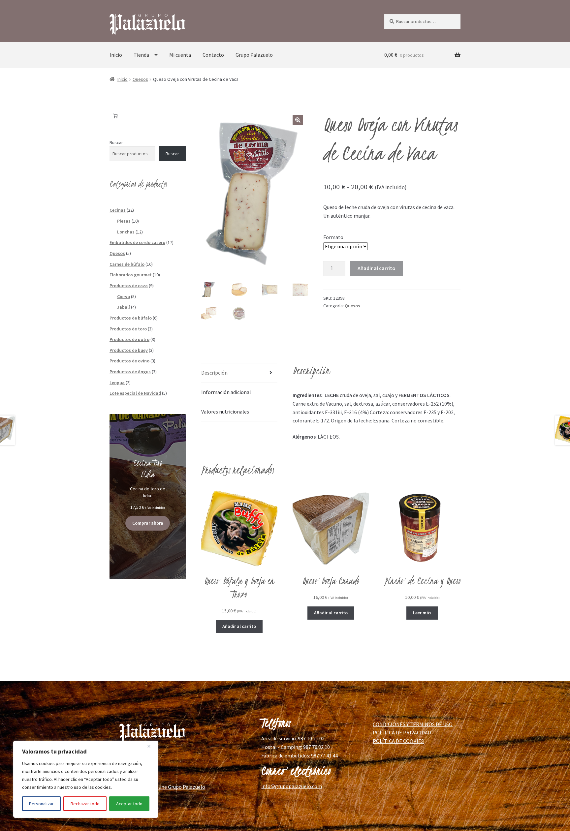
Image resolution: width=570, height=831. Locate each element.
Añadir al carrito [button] (239, 626)
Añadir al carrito (377, 268)
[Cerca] (151, 746)
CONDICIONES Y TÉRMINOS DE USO (413, 724)
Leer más (422, 613)
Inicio (116, 54)
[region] (85, 779)
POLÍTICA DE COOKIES (398, 741)
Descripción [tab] (214, 372)
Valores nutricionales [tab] (225, 411)
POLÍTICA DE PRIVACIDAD (402, 732)
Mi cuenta (180, 54)
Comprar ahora (147, 523)
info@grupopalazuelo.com (291, 786)
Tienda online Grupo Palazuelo (170, 787)
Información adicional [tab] (226, 392)
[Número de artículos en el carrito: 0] (115, 116)
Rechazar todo (85, 804)
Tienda (141, 54)
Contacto (213, 54)
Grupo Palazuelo (254, 54)
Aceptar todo (129, 804)
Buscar (116, 142)
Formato (333, 237)
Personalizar (41, 804)
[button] (298, 120)
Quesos (140, 79)
